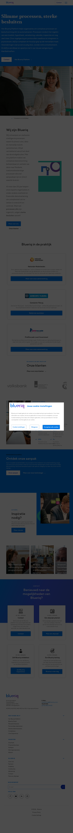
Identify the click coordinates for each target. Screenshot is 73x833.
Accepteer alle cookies (51, 427)
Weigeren (34, 427)
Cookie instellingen (19, 427)
